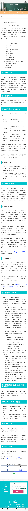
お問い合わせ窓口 (8, 67)
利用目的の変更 (9, 51)
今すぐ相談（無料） (20, 506)
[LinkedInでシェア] (14, 408)
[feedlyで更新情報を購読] (14, 473)
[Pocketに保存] (17, 404)
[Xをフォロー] (20, 466)
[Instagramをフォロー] (20, 470)
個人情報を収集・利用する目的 (11, 50)
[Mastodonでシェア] (11, 401)
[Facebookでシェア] (5, 404)
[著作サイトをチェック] (7, 466)
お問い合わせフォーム (10, 459)
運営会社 (7, 506)
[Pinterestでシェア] (8, 408)
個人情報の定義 (7, 46)
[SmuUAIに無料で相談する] (14, 488)
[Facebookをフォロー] (7, 470)
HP (19, 457)
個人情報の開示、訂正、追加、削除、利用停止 (14, 61)
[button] (20, 408)
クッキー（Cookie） (10, 55)
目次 (12, 43)
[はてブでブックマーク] (11, 404)
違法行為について (8, 65)
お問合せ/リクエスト (20, 504)
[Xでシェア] (5, 401)
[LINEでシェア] (23, 404)
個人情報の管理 (7, 48)
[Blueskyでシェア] (17, 401)
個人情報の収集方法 (8, 53)
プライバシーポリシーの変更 (10, 63)
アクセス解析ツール (10, 57)
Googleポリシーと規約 (19, 252)
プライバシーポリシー (7, 504)
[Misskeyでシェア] (23, 401)
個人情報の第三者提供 (9, 59)
